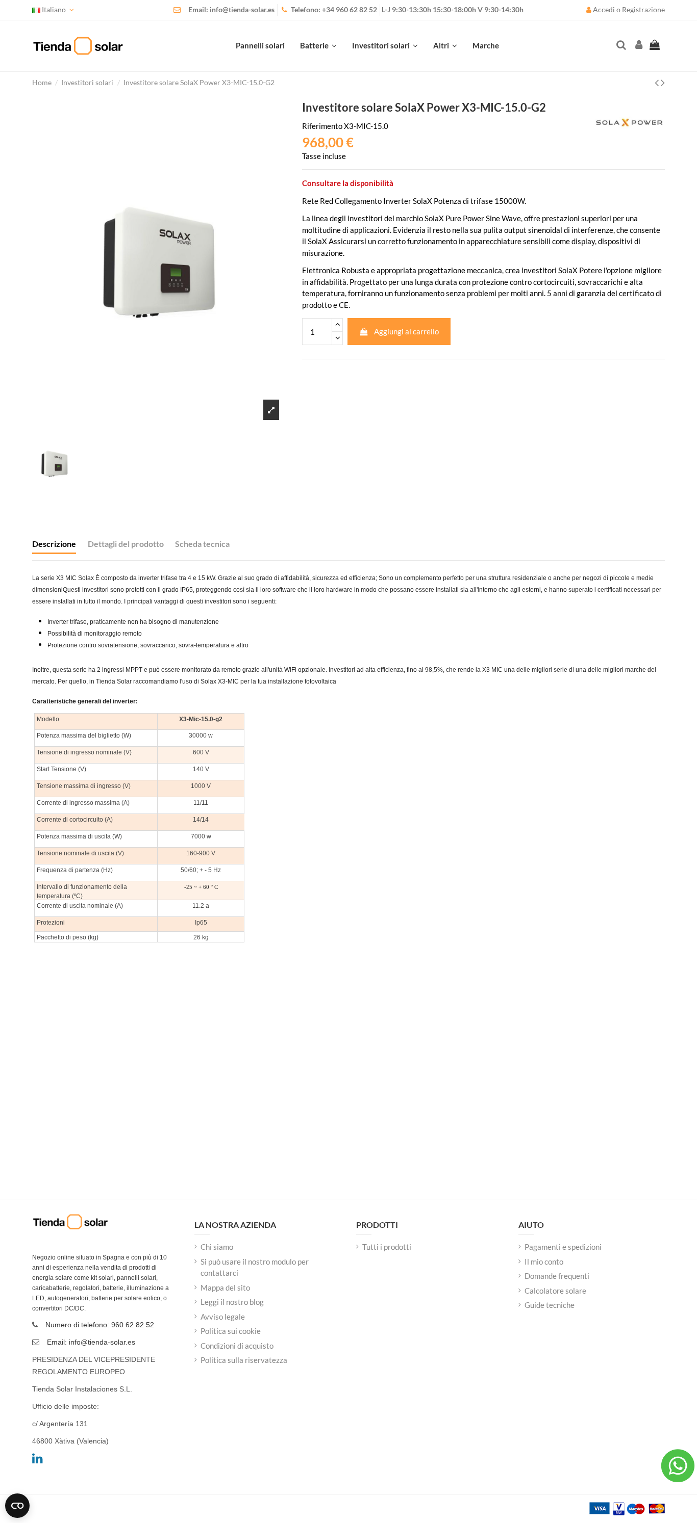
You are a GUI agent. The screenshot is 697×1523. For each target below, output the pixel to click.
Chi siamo (217, 1246)
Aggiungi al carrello (406, 331)
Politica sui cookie (231, 1330)
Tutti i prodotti (386, 1246)
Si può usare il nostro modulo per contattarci (255, 1267)
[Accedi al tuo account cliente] (637, 45)
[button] (445, 46)
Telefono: (306, 10)
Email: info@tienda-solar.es (231, 10)
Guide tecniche (550, 1304)
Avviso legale (223, 1316)
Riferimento (322, 125)
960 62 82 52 (356, 10)
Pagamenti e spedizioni (563, 1246)
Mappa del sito (225, 1287)
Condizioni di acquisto (237, 1345)
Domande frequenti (557, 1275)
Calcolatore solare (555, 1290)
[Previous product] (658, 82)
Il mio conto (544, 1261)
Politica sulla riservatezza (244, 1359)
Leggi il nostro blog (232, 1301)
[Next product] (663, 82)
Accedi (603, 10)
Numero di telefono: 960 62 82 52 (99, 1325)
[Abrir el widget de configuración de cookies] (17, 1505)
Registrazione (643, 10)
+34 (329, 10)
